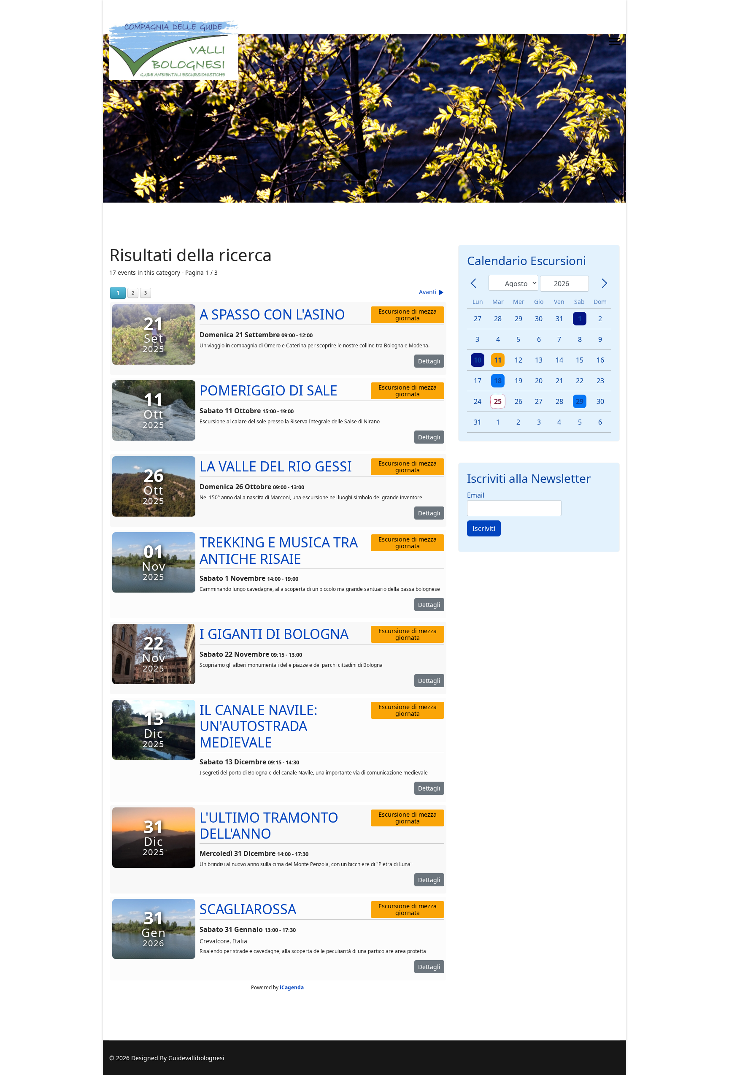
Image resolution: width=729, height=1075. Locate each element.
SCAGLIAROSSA (248, 909)
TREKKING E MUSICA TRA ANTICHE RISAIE (279, 550)
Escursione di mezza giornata (407, 314)
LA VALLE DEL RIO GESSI (276, 466)
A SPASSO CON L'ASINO (272, 314)
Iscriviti (483, 528)
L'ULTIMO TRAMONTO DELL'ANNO (269, 825)
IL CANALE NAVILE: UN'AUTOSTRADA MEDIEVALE (259, 726)
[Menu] (614, 41)
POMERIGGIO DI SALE (269, 390)
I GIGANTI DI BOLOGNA (274, 634)
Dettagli (429, 361)
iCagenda (292, 987)
